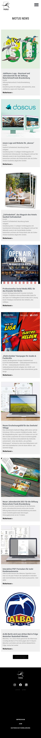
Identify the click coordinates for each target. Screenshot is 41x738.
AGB (20, 723)
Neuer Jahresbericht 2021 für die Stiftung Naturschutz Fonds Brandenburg (20, 503)
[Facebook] (20, 684)
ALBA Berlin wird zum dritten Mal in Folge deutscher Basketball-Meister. (20, 635)
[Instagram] (14, 684)
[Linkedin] (26, 684)
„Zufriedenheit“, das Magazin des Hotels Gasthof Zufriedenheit (20, 216)
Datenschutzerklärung (20, 728)
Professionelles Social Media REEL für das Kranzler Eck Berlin (19, 290)
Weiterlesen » (8, 93)
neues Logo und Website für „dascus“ (18, 143)
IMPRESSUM (20, 719)
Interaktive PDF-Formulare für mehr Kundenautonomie (18, 570)
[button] (36, 4)
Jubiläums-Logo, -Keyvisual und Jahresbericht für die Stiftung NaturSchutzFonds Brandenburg (16, 75)
